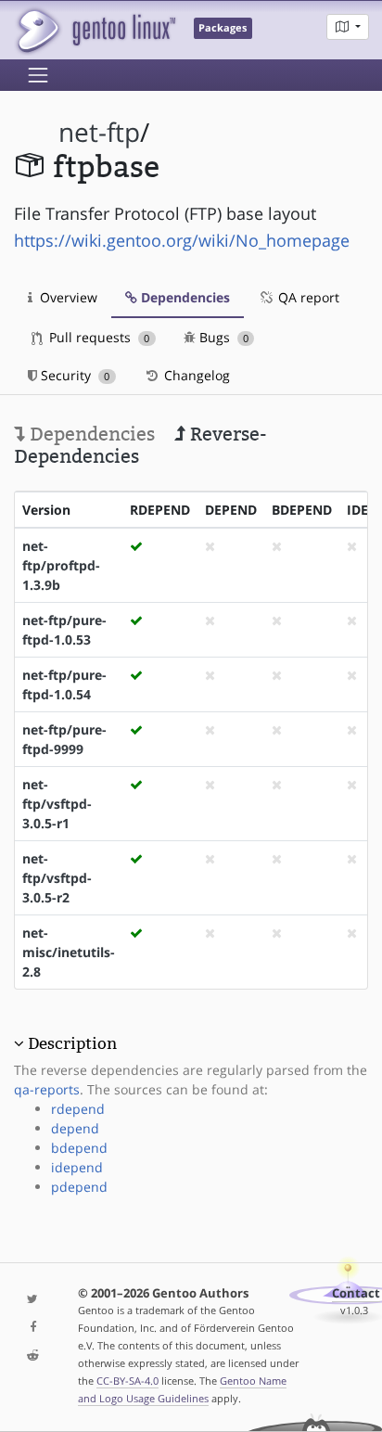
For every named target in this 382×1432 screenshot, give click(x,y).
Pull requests (97, 337)
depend (75, 1128)
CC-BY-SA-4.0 (127, 1380)
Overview (66, 297)
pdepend (79, 1186)
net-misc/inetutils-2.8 (68, 952)
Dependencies (183, 297)
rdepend (78, 1109)
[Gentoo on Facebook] (32, 1327)
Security (73, 375)
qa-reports (47, 1089)
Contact (356, 1293)
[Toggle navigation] (38, 75)
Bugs (222, 337)
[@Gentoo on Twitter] (32, 1299)
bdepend (79, 1148)
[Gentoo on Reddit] (32, 1356)
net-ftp (99, 132)
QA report (306, 297)
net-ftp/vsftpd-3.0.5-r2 (57, 878)
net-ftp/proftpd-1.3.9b (61, 565)
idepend (77, 1167)
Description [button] (72, 1043)
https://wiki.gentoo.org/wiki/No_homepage (182, 240)
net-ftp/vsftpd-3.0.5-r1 (57, 803)
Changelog (195, 375)
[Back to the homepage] (95, 30)
